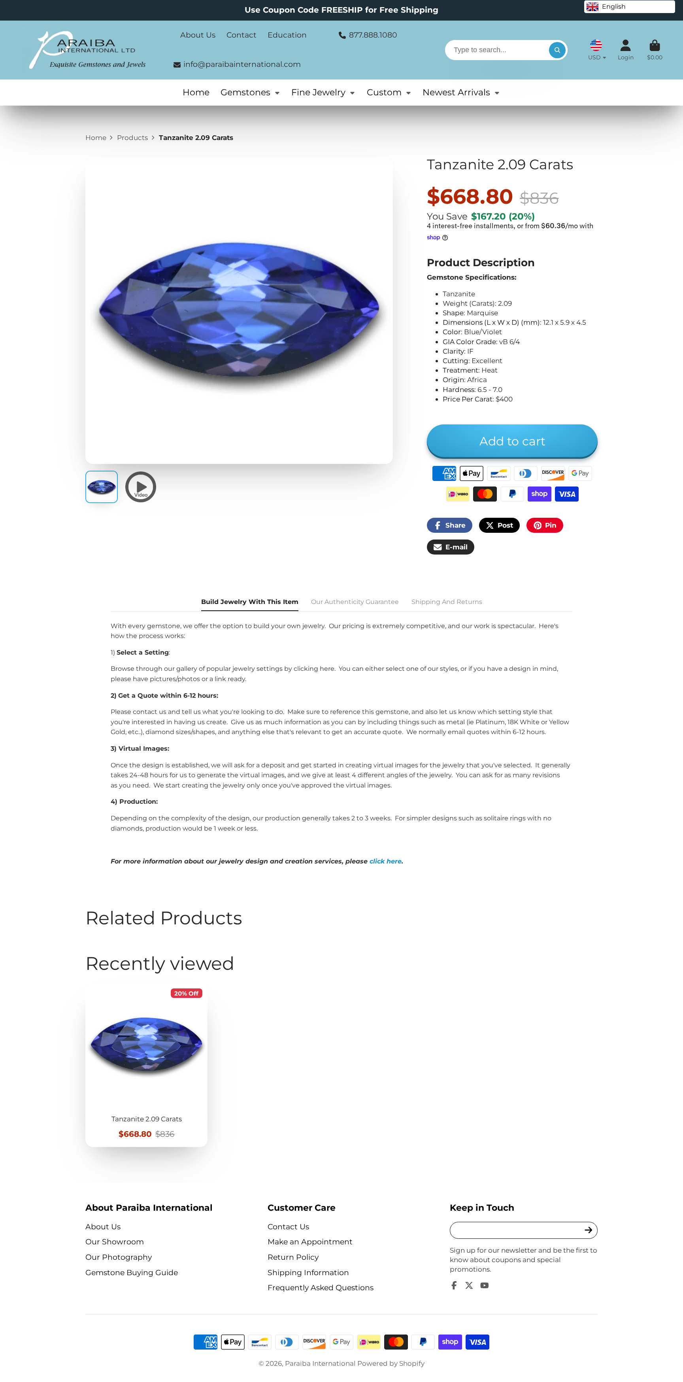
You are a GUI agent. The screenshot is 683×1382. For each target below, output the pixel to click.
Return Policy (293, 1257)
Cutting (455, 360)
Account (626, 50)
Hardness (458, 389)
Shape (453, 313)
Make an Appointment (310, 1241)
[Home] (87, 50)
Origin (453, 379)
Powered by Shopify (391, 1363)
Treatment (460, 370)
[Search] (557, 50)
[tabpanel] (341, 744)
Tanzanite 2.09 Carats (146, 1065)
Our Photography (118, 1257)
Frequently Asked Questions (321, 1287)
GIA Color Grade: (470, 341)
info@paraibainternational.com (242, 64)
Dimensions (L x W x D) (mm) (491, 322)
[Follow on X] (469, 1285)
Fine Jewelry (318, 92)
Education (287, 35)
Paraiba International (320, 1363)
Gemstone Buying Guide (131, 1272)
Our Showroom (114, 1241)
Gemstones (245, 92)
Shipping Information (308, 1272)
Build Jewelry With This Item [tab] (249, 602)
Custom (384, 92)
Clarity (453, 351)
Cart (654, 50)
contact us (149, 712)
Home (196, 92)
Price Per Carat (467, 399)
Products (132, 137)
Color (452, 332)
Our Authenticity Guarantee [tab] (355, 602)
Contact (241, 35)
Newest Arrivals (456, 92)
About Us (197, 35)
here (327, 668)
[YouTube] (484, 1285)
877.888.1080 (373, 35)
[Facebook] (454, 1285)
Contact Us (288, 1226)
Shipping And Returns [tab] (446, 602)
